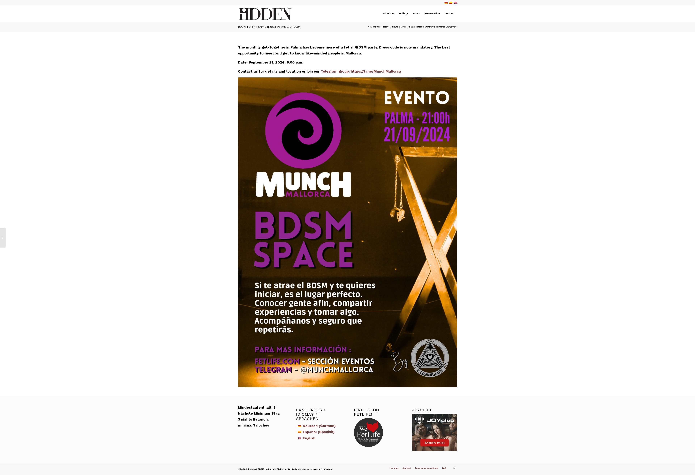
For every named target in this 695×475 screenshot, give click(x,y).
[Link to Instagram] (454, 468)
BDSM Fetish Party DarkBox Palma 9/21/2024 (269, 26)
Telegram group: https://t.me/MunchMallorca (361, 71)
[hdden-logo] (265, 15)
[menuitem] (389, 13)
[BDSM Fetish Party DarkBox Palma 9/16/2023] (3, 238)
